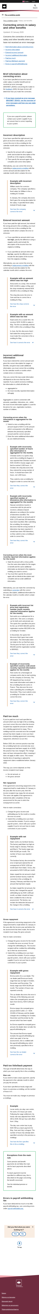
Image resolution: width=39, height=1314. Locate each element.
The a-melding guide (12, 15)
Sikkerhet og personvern (10, 1305)
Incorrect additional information (16, 55)
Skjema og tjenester (8, 1297)
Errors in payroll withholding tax (16, 64)
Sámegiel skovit (7, 1301)
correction (15, 590)
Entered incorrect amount (14, 52)
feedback (9, 89)
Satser (4, 1293)
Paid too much (10, 58)
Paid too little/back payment (15, 61)
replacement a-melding (20, 168)
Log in (33, 1)
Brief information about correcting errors (19, 47)
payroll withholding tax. (16, 1208)
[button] (26, 1)
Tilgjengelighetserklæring (10, 1309)
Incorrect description (12, 49)
